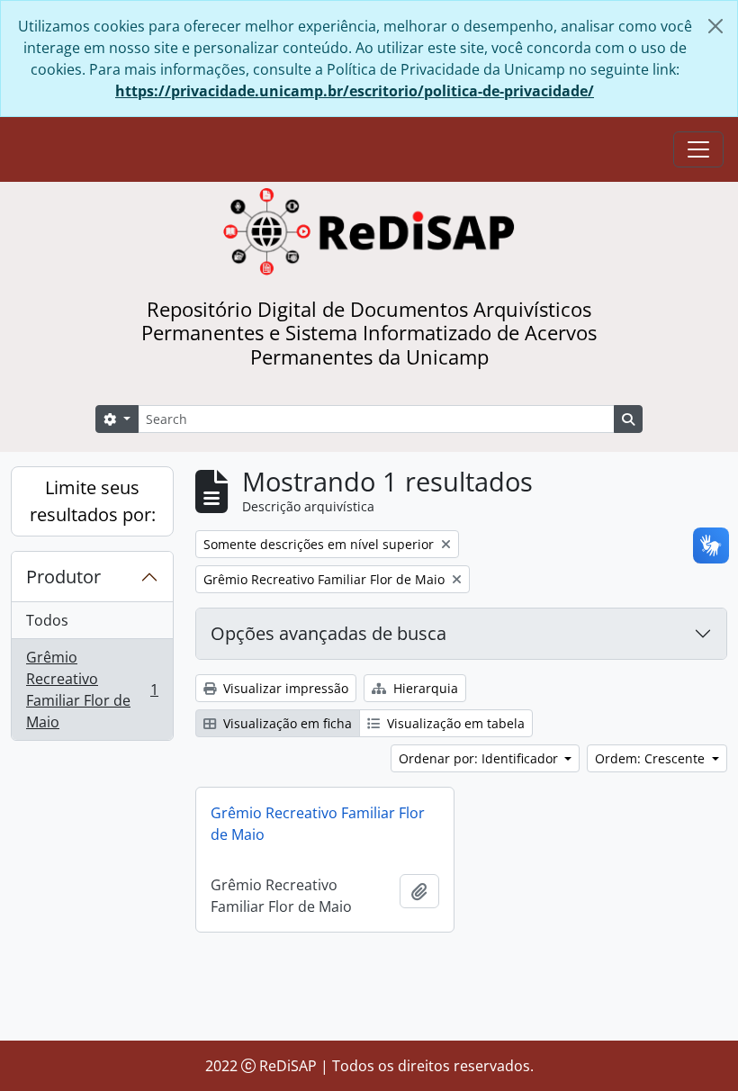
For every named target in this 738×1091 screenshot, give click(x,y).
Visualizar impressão (284, 688)
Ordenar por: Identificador (480, 758)
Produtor (63, 576)
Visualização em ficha (286, 723)
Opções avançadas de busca (328, 633)
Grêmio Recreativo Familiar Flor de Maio (91, 689)
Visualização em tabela (454, 723)
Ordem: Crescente (651, 758)
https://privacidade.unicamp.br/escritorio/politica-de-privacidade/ (354, 91)
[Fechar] (715, 26)
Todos (47, 620)
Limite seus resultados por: (93, 501)
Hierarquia (424, 688)
